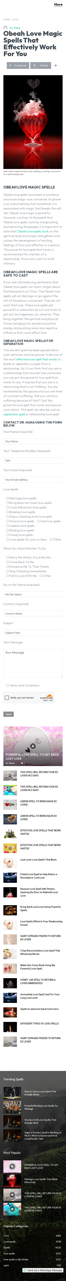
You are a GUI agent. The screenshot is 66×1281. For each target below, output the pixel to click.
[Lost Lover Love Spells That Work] (10, 863)
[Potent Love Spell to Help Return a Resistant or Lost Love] (10, 878)
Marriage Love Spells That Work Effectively (41, 1181)
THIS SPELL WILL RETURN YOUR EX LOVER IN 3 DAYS (43, 1209)
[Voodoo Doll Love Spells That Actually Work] (12, 1121)
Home (6, 19)
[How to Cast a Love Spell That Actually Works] (12, 1093)
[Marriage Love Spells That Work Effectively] (12, 1180)
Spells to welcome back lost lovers (39, 1009)
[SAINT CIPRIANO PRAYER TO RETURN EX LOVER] (10, 939)
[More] (55, 65)
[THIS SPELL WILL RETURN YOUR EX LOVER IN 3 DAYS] (10, 775)
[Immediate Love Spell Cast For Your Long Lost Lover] (10, 998)
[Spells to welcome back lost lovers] (10, 1012)
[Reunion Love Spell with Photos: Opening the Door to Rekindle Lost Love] (10, 892)
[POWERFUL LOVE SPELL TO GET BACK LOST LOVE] (33, 746)
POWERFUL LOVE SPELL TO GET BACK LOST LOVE (42, 1166)
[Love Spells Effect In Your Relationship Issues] (10, 925)
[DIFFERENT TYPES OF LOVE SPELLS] (10, 1027)
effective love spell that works (36, 359)
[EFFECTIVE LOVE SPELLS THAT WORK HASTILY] (10, 834)
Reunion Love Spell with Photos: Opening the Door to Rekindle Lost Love (39, 892)
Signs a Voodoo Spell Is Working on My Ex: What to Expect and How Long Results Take (43, 1135)
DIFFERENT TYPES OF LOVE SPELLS (39, 1023)
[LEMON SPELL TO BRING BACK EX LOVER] (10, 805)
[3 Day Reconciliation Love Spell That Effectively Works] (10, 954)
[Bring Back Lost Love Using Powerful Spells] (10, 910)
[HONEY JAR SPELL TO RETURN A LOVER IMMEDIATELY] (10, 983)
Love (15, 19)
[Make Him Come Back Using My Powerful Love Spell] (10, 969)
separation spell (14, 414)
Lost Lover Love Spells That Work (38, 859)
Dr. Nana (15, 28)
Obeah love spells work (33, 231)
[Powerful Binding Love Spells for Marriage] (12, 1107)
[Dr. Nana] (6, 28)
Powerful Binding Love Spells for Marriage (41, 1107)
